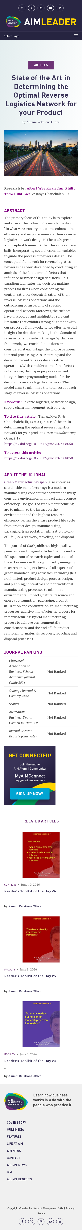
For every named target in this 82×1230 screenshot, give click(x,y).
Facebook (21, 8)
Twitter (31, 8)
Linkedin (60, 8)
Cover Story (16, 1122)
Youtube (50, 8)
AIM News (14, 1151)
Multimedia (15, 1129)
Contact (13, 1158)
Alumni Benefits (19, 1179)
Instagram (41, 8)
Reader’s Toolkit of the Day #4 (30, 1060)
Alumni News (17, 1165)
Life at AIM (15, 1144)
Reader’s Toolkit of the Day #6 (30, 891)
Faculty (9, 969)
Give (10, 1172)
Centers (10, 885)
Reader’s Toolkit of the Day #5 (30, 976)
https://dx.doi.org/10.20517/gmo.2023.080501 (39, 443)
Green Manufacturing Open (25, 482)
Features (14, 1136)
